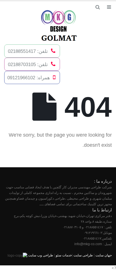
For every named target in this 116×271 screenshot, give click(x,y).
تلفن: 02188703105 (28, 64)
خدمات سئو (64, 255)
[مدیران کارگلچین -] (58, 26)
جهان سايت (103, 255)
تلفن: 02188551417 (28, 51)
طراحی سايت (83, 255)
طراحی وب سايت (40, 255)
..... (41, 204)
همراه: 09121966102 (28, 77)
